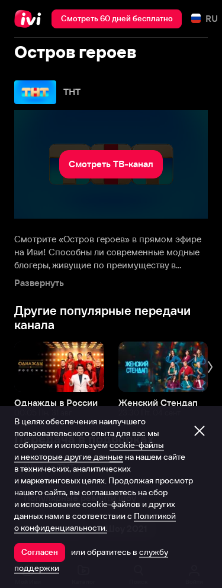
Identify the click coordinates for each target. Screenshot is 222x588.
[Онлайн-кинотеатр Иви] (30, 19)
